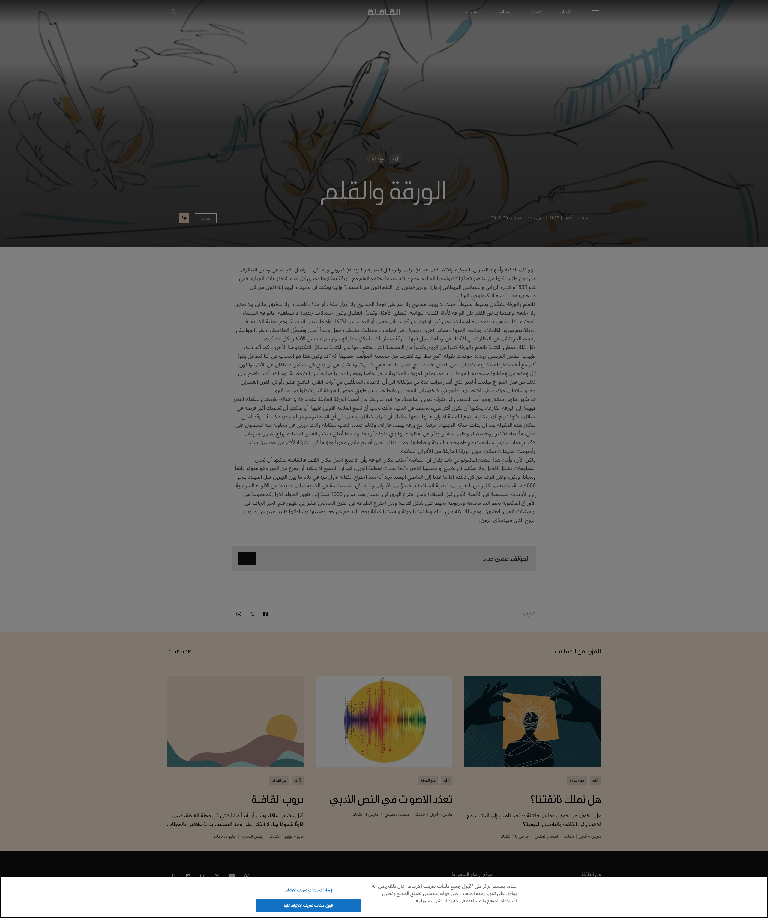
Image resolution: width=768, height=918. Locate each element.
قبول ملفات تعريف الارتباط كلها (308, 905)
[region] (384, 897)
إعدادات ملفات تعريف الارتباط (308, 890)
